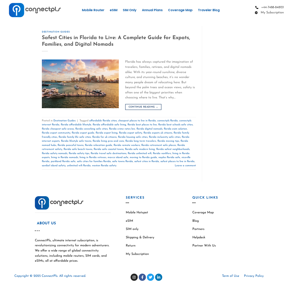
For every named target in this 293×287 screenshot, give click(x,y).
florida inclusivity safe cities (164, 137)
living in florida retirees (93, 157)
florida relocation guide (98, 145)
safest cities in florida (146, 161)
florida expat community (56, 133)
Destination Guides (56, 32)
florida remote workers (127, 145)
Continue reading (143, 107)
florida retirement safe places (158, 145)
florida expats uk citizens (158, 133)
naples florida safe (169, 157)
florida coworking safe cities (91, 129)
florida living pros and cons (108, 141)
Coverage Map (180, 10)
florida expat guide (83, 133)
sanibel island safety (54, 165)
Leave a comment (185, 165)
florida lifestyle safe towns (76, 141)
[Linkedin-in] (158, 277)
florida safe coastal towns (109, 149)
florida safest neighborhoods (173, 149)
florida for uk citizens (104, 137)
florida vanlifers (162, 153)
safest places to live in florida (177, 161)
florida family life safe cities (75, 137)
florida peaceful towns (71, 145)
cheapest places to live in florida (137, 120)
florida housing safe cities (132, 137)
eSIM (113, 10)
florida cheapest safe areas (58, 129)
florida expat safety (130, 133)
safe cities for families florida (94, 161)
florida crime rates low (122, 129)
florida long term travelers (140, 141)
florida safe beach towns (78, 149)
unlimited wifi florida (79, 165)
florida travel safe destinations (108, 153)
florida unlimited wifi (139, 153)
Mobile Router (93, 10)
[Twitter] (150, 277)
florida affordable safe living (109, 124)
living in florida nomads (64, 157)
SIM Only (130, 10)
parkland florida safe (63, 161)
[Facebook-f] (142, 277)
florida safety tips (79, 153)
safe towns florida (122, 161)
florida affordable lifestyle (76, 124)
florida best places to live (142, 124)
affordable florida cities (103, 120)
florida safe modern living (140, 149)
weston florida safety (104, 165)
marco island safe (118, 157)
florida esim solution (175, 129)
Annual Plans (152, 10)
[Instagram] (134, 277)
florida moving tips (168, 141)
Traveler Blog (209, 10)
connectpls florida (167, 120)
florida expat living (107, 133)
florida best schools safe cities (175, 124)
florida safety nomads (54, 153)
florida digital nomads (149, 129)
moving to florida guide (143, 157)
